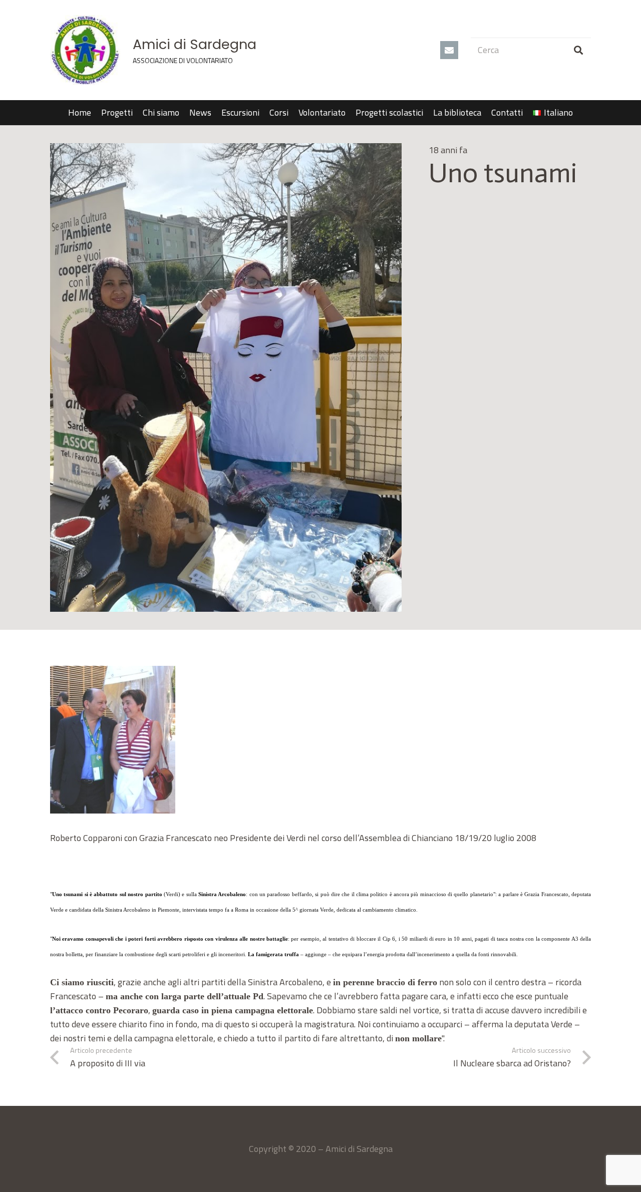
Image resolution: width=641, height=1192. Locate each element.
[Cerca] (578, 50)
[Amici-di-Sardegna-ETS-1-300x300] (85, 50)
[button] (578, 112)
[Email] (449, 50)
